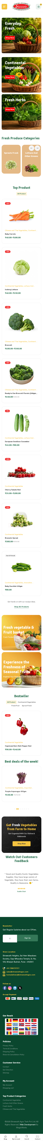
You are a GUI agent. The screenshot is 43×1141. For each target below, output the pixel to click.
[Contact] (37, 1136)
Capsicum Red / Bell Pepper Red (18, 746)
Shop (5, 1139)
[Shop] (5, 1136)
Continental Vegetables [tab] (27, 702)
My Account (16, 1139)
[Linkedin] (15, 988)
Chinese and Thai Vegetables (16, 230)
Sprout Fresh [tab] (27, 706)
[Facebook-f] (5, 988)
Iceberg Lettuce (11, 289)
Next (37, 148)
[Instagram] (10, 988)
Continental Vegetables (14, 286)
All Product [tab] (21, 194)
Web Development (28, 1125)
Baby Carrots (10, 234)
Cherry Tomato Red (13, 490)
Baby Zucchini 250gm (13, 586)
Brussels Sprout (11, 538)
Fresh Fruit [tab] (15, 706)
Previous (31, 148)
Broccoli (8, 345)
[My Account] (16, 1136)
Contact (37, 1139)
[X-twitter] (20, 988)
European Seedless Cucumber (17, 441)
